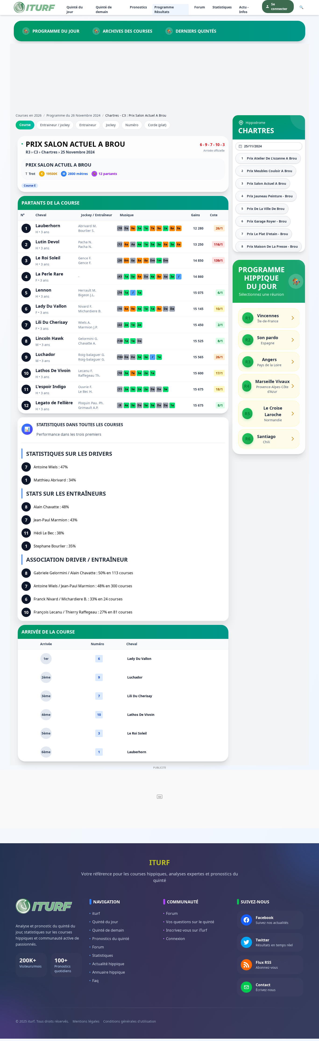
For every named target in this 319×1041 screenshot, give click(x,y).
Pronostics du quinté (110, 938)
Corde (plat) (157, 125)
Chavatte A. (87, 343)
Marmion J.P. (88, 327)
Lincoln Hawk (49, 338)
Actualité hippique (108, 963)
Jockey (111, 125)
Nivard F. (85, 306)
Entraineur (87, 125)
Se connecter (279, 6)
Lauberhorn (47, 225)
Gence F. (84, 258)
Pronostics (138, 7)
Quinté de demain (104, 9)
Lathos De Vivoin (53, 370)
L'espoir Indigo (50, 386)
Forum (199, 7)
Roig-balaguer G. (91, 354)
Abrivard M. (87, 226)
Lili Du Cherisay (51, 322)
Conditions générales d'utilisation (129, 1021)
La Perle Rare (49, 274)
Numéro (131, 125)
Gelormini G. (88, 338)
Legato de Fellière (54, 402)
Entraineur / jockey (55, 125)
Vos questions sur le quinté (190, 921)
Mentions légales (86, 1021)
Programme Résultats (164, 9)
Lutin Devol (47, 241)
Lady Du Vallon (51, 306)
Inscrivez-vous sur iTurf (186, 930)
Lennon (43, 290)
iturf (96, 913)
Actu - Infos (244, 9)
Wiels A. (84, 322)
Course (25, 124)
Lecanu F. (85, 371)
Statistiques (222, 7)
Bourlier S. (86, 230)
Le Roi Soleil (47, 258)
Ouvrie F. (85, 387)
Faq (95, 980)
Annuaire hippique (108, 972)
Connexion (175, 938)
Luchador (45, 354)
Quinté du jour (75, 9)
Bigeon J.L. (86, 295)
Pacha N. (85, 242)
